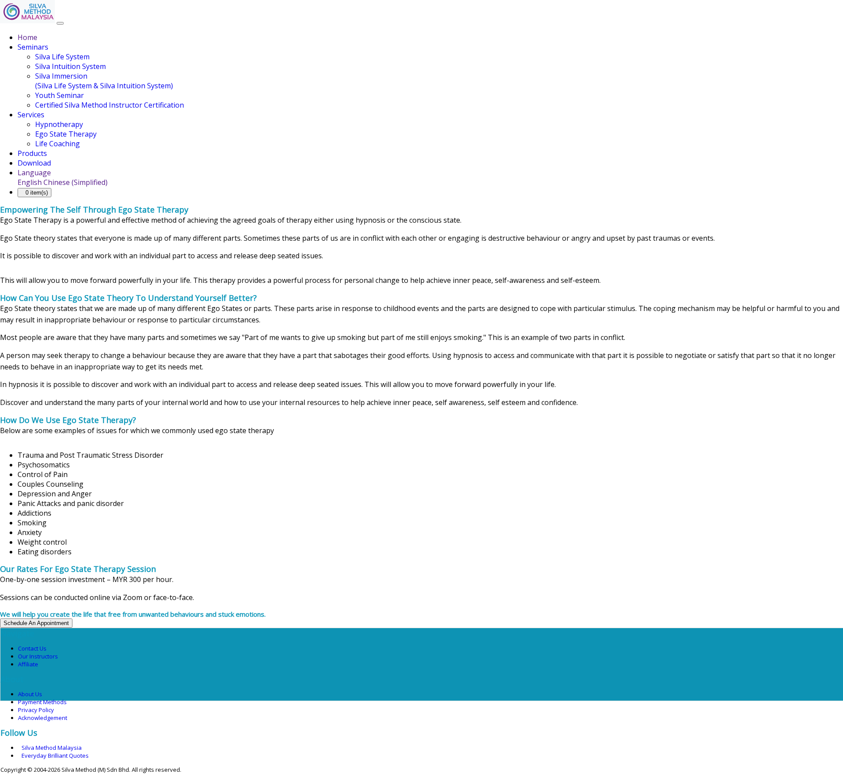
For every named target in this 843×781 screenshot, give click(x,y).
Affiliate (28, 664)
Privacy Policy (36, 710)
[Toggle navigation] (60, 23)
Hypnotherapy (59, 124)
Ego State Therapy (66, 134)
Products (32, 153)
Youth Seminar (59, 95)
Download (34, 163)
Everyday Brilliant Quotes (55, 755)
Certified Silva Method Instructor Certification (109, 105)
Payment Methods (42, 702)
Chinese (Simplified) (75, 182)
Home (27, 37)
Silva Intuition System (70, 66)
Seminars (33, 47)
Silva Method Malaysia (52, 748)
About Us (30, 694)
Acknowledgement (42, 718)
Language (34, 172)
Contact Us (32, 648)
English (30, 182)
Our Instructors (38, 656)
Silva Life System (62, 56)
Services (31, 114)
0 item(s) (36, 192)
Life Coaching (57, 143)
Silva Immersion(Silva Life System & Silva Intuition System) (104, 80)
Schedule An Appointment (36, 623)
